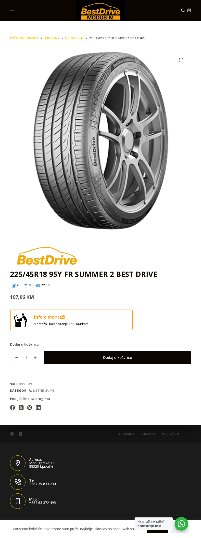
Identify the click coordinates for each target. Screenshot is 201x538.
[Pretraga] (183, 10)
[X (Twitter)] (21, 407)
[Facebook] (12, 407)
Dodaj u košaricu (117, 357)
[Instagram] (20, 434)
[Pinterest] (29, 407)
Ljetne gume (43, 390)
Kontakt (148, 434)
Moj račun (170, 434)
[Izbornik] (12, 10)
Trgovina (127, 434)
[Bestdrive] (47, 255)
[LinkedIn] (38, 407)
